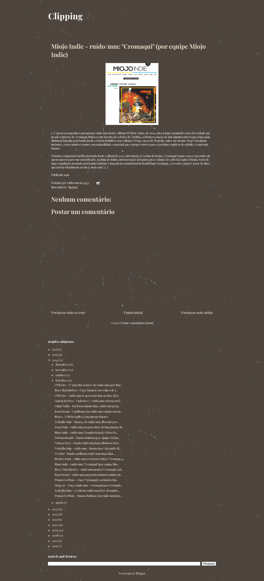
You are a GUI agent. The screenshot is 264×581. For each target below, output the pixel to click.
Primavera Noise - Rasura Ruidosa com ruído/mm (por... (88, 496)
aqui (66, 175)
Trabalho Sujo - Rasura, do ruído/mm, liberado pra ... (87, 422)
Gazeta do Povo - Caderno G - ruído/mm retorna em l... (88, 401)
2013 (55, 509)
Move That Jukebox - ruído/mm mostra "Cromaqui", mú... (89, 469)
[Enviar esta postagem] (97, 183)
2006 (55, 546)
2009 (55, 530)
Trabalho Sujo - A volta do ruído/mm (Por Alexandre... (87, 490)
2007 (55, 541)
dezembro (62, 364)
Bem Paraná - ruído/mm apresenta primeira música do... (89, 475)
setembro (61, 380)
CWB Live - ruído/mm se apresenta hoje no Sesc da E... (87, 396)
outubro (60, 375)
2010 (55, 525)
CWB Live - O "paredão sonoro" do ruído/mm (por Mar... (88, 385)
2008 (55, 535)
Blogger (140, 573)
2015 (55, 355)
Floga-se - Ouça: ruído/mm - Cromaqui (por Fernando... (89, 485)
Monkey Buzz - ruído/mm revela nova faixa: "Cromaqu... (88, 459)
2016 (55, 349)
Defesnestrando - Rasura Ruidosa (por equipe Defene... (87, 438)
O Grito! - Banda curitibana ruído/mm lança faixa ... (85, 454)
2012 (55, 514)
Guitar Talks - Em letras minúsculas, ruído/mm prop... (87, 406)
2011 (55, 519)
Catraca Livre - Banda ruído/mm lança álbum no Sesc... (88, 443)
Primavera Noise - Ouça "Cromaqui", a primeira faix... (86, 480)
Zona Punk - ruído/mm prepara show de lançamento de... (89, 427)
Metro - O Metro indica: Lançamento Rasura (81, 417)
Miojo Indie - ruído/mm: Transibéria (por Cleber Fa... (86, 432)
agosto (59, 502)
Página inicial (133, 312)
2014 (55, 360)
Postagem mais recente (68, 312)
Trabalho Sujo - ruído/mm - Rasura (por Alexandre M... (88, 448)
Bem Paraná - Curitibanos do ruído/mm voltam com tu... (88, 411)
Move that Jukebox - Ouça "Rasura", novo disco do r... (86, 390)
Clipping (65, 15)
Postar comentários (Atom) (137, 323)
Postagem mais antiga (197, 312)
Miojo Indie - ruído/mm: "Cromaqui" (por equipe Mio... (87, 464)
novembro (62, 370)
